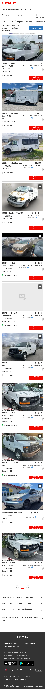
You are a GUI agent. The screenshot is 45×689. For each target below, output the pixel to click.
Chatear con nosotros (12, 646)
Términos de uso (9, 676)
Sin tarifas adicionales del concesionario (30, 265)
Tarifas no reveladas (33, 215)
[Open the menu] (41, 3)
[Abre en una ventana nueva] (10, 663)
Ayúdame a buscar (36, 28)
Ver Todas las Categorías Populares (17, 658)
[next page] (28, 587)
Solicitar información (36, 78)
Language (10, 670)
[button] (37, 15)
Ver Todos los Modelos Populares (17, 655)
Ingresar (39, 670)
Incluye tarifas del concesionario (32, 65)
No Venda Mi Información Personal (15, 679)
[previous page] (17, 587)
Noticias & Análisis (10, 643)
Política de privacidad (24, 676)
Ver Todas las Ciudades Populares (17, 652)
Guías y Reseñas (29, 643)
